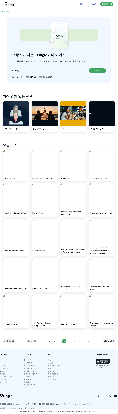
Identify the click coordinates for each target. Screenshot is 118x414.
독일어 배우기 (29, 368)
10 (74, 341)
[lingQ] (10, 4)
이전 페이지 (9, 341)
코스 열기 (97, 70)
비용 (1, 363)
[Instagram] (98, 396)
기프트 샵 (3, 382)
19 (88, 341)
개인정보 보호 (13, 408)
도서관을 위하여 (6, 377)
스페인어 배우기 (30, 363)
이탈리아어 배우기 (30, 371)
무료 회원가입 (107, 4)
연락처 (2, 366)
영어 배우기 (28, 360)
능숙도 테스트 (53, 371)
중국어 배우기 (29, 379)
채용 (49, 368)
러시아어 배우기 (30, 385)
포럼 (49, 360)
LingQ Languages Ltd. (19, 404)
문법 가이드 (52, 379)
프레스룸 (51, 377)
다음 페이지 (109, 341)
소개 (1, 360)
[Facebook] (104, 396)
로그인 (94, 4)
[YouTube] (115, 396)
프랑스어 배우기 (30, 366)
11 (79, 341)
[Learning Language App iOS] (103, 361)
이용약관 (3, 408)
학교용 (2, 371)
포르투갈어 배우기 (30, 374)
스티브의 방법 (5, 368)
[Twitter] (109, 396)
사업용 (2, 374)
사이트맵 (22, 408)
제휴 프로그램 (53, 374)
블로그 (50, 363)
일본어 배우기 (29, 377)
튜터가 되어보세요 (54, 366)
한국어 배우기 (29, 382)
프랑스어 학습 (7, 11)
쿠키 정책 (92, 411)
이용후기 (3, 379)
